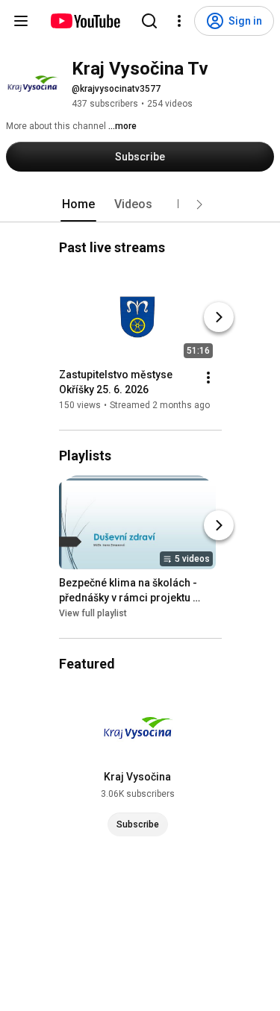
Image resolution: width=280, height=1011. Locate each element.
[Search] (149, 21)
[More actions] (208, 377)
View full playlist (93, 613)
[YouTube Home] (85, 21)
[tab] (78, 204)
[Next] (219, 317)
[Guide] (21, 21)
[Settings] (179, 21)
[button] (199, 204)
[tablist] (140, 204)
